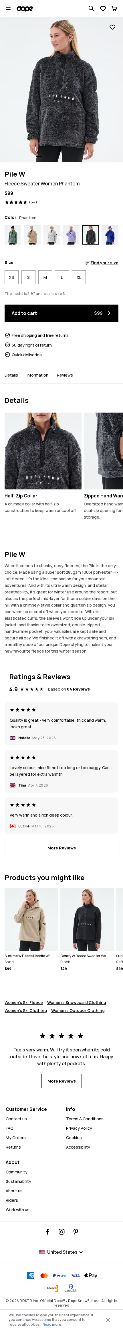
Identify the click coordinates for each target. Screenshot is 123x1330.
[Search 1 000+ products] (91, 8)
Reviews (65, 375)
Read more (52, 1324)
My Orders (16, 1137)
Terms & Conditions (85, 1118)
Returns (13, 1147)
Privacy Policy (79, 1128)
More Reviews (61, 848)
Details (11, 375)
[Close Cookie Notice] (108, 1320)
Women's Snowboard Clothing (76, 1002)
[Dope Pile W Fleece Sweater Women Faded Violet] (71, 235)
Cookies (74, 1137)
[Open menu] (8, 8)
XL (79, 277)
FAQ (9, 1128)
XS (11, 277)
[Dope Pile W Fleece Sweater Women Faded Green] (13, 235)
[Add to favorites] (112, 27)
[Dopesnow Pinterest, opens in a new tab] (76, 1232)
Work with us (17, 1209)
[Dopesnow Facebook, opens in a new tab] (47, 1232)
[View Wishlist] (103, 9)
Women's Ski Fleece (24, 1002)
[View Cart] (114, 9)
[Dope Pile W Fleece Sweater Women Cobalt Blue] (110, 235)
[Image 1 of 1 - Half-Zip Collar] (43, 451)
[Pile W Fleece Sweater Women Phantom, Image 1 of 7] (61, 89)
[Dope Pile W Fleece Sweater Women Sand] (32, 235)
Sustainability (18, 1181)
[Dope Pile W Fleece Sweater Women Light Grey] (51, 235)
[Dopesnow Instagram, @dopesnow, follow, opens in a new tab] (61, 1232)
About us (14, 1190)
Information (37, 375)
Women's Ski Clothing (26, 1010)
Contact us (16, 1118)
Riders (12, 1200)
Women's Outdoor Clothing (78, 1010)
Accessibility (78, 1147)
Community (16, 1172)
